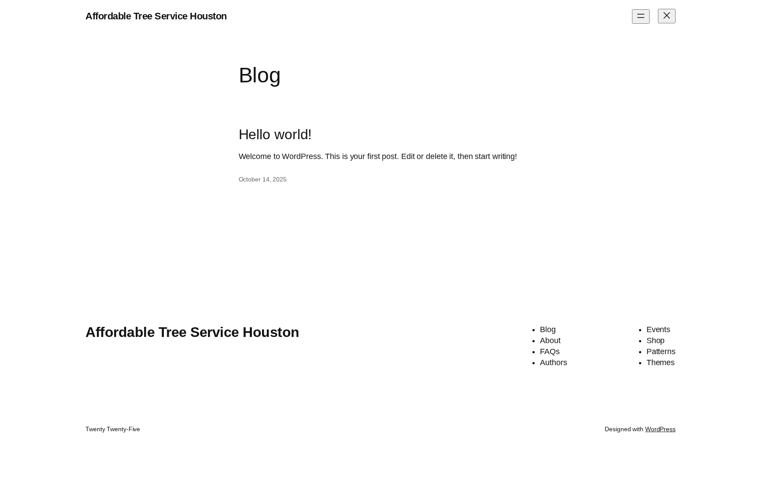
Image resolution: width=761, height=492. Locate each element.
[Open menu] (641, 16)
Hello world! (275, 134)
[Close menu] (667, 16)
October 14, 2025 (263, 179)
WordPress (660, 429)
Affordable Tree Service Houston (156, 16)
